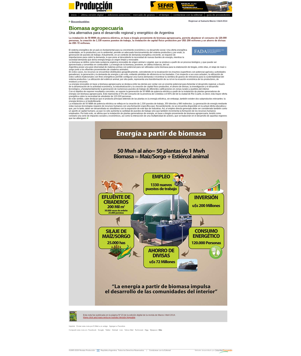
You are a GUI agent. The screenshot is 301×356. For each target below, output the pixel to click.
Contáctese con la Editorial (160, 350)
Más (160, 330)
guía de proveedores (217, 14)
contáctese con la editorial (187, 14)
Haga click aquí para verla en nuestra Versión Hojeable (109, 317)
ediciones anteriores (118, 14)
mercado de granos (144, 14)
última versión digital (92, 14)
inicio (74, 14)
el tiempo (164, 14)
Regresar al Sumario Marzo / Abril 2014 (207, 21)
